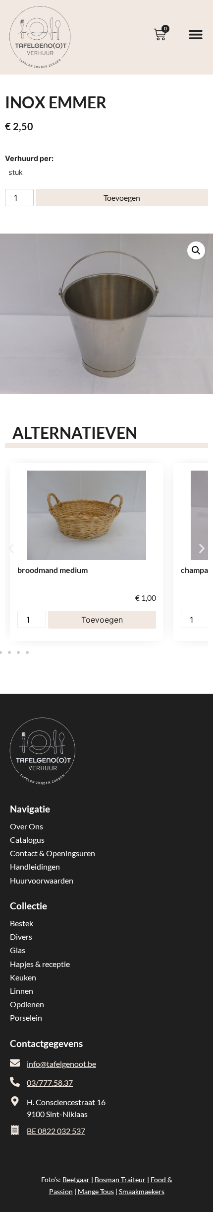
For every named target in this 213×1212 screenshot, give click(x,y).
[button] (196, 250)
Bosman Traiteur (120, 1179)
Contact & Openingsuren (52, 853)
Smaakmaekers (141, 1191)
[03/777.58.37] (15, 1082)
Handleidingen (35, 866)
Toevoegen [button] (102, 620)
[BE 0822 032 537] (15, 1130)
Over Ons (26, 826)
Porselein (26, 1017)
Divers (21, 936)
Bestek (21, 923)
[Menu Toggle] (195, 34)
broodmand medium (52, 569)
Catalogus (27, 839)
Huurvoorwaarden (41, 880)
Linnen (21, 990)
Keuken (23, 977)
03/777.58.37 (50, 1082)
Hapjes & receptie (40, 964)
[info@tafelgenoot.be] (15, 1063)
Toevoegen (122, 197)
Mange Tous (96, 1191)
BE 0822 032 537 (56, 1130)
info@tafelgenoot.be (61, 1063)
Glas (17, 950)
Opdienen (27, 1004)
